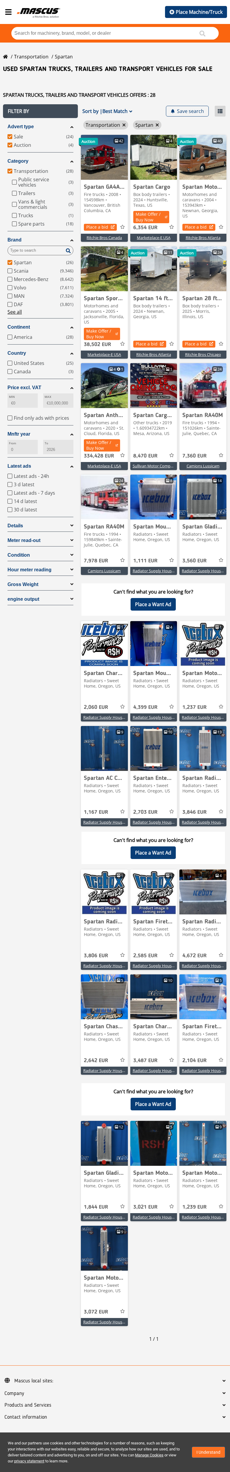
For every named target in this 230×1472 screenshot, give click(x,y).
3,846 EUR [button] (194, 812)
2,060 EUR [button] (96, 707)
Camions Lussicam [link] (203, 466)
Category (17, 161)
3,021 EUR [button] (145, 1207)
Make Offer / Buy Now (148, 217)
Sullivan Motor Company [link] (155, 466)
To (46, 443)
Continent (18, 327)
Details (15, 525)
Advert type (20, 126)
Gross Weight (22, 584)
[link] (104, 157)
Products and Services (27, 1405)
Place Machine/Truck (199, 12)
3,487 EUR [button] (145, 1060)
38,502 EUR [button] (97, 344)
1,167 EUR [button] (96, 812)
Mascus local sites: (33, 1381)
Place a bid (97, 227)
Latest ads (19, 466)
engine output (23, 599)
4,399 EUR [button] (145, 707)
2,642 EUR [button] (96, 1060)
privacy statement (29, 1461)
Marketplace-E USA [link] (153, 237)
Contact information (25, 1417)
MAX (48, 396)
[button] (40, 111)
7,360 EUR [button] (194, 456)
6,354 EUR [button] (145, 227)
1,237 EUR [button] (194, 707)
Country (16, 353)
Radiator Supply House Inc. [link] (157, 570)
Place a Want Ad (153, 604)
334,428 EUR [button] (99, 456)
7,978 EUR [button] (96, 561)
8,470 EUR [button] (145, 456)
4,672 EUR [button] (194, 955)
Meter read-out (23, 540)
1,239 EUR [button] (194, 1207)
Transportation (31, 56)
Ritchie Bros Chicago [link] (203, 354)
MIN (12, 396)
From (12, 443)
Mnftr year (18, 434)
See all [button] (14, 312)
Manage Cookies (149, 1455)
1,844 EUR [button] (96, 1207)
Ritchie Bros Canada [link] (104, 237)
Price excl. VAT (24, 387)
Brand (14, 239)
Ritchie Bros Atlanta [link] (203, 237)
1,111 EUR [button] (145, 561)
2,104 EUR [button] (194, 1060)
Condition (18, 555)
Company (14, 1393)
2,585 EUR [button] (145, 955)
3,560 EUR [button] (194, 561)
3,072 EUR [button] (96, 1312)
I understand (208, 1452)
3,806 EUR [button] (96, 955)
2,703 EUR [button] (145, 812)
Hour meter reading (29, 569)
